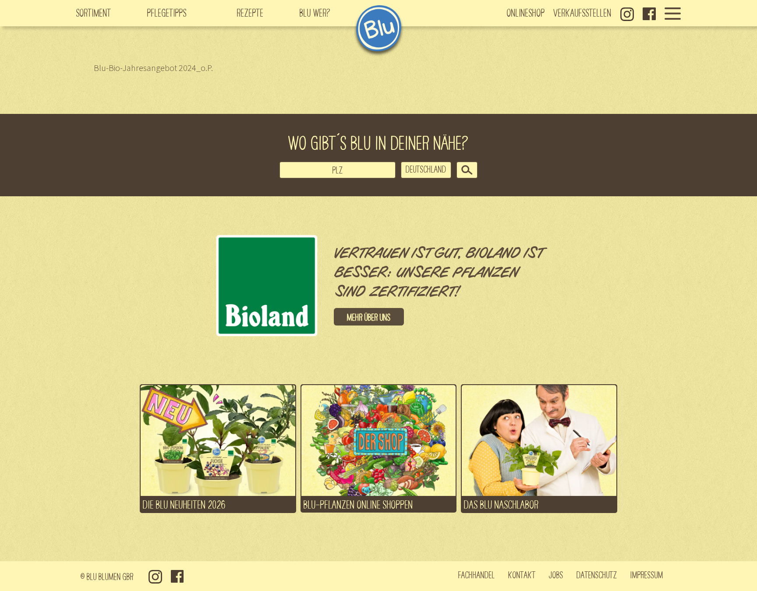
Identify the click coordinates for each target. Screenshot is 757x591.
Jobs (556, 574)
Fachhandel (476, 574)
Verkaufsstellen (583, 12)
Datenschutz (597, 574)
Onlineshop (526, 12)
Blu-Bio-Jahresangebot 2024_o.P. (153, 67)
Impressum (646, 574)
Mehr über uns (369, 316)
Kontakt (522, 574)
